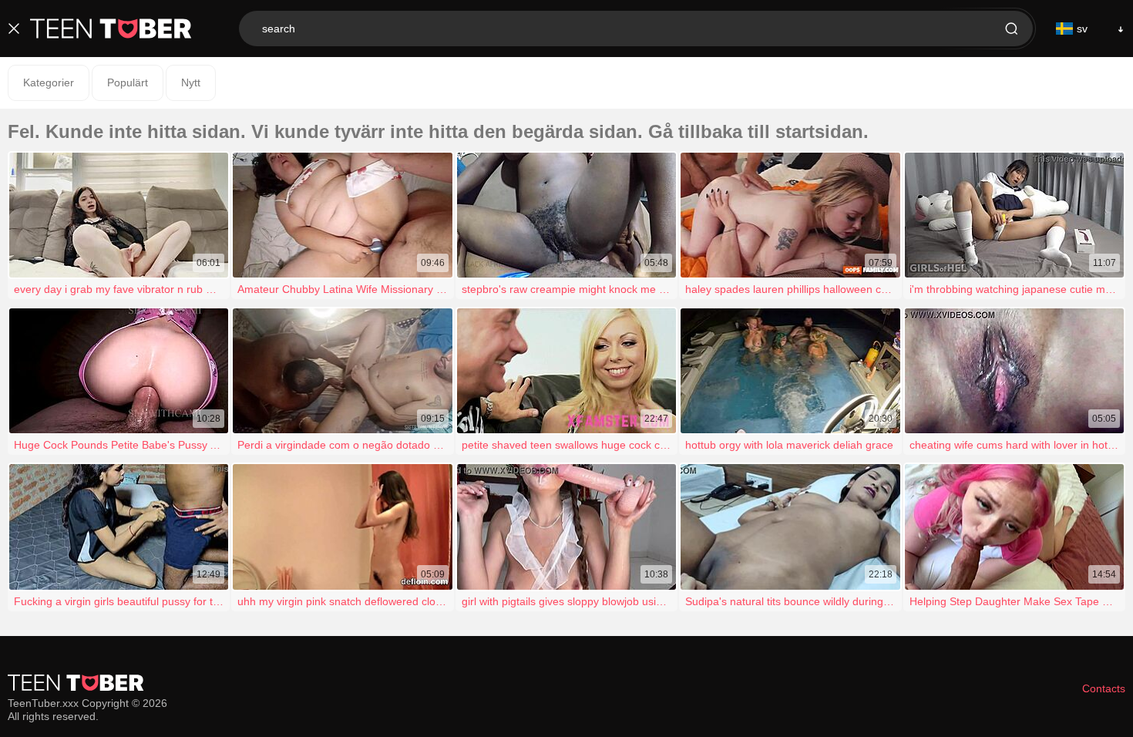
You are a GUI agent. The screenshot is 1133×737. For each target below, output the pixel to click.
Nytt (190, 82)
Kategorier (48, 82)
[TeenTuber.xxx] (111, 29)
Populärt (127, 82)
